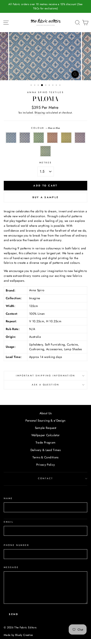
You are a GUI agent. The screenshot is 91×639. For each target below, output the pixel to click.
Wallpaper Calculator (45, 435)
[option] (45, 6)
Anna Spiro (36, 290)
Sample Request (45, 428)
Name (8, 498)
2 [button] (35, 85)
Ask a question (45, 384)
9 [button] (60, 85)
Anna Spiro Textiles (45, 92)
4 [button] (42, 85)
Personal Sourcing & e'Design (45, 420)
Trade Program (45, 442)
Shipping (39, 112)
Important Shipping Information (45, 375)
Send (13, 614)
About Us (46, 413)
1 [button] (31, 85)
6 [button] (50, 85)
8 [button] (57, 85)
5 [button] (46, 85)
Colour (45, 128)
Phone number (16, 545)
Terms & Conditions (45, 457)
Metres (45, 162)
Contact (45, 478)
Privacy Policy (45, 464)
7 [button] (53, 85)
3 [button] (39, 85)
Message (11, 567)
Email (8, 522)
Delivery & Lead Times (45, 450)
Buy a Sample (45, 197)
